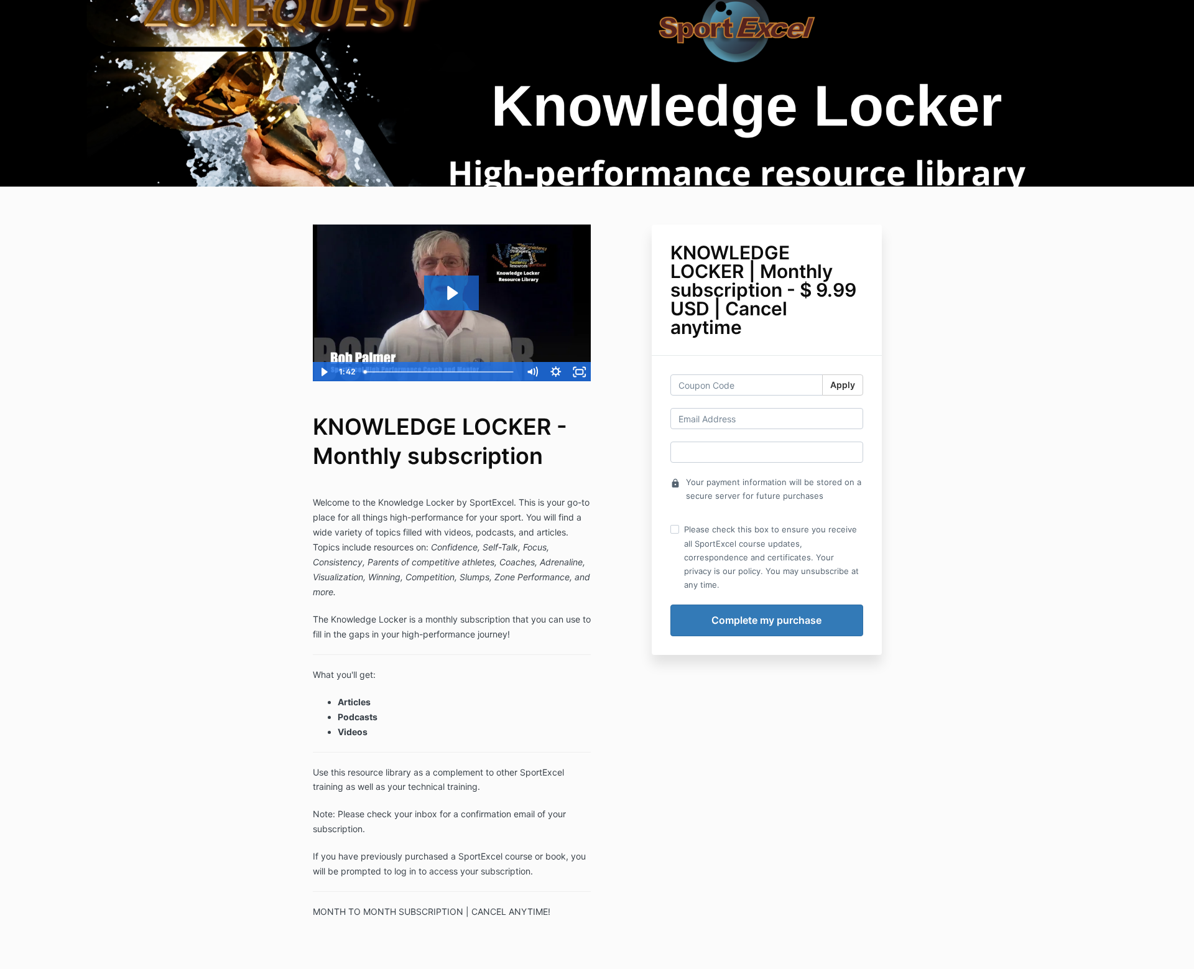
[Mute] (532, 372)
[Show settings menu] (556, 372)
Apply (842, 384)
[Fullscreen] (579, 372)
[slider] (439, 372)
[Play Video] (324, 372)
